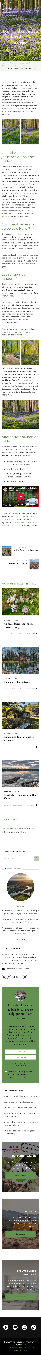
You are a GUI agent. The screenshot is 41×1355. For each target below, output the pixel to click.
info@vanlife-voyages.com (18, 969)
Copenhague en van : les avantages (19, 1102)
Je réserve (20, 1234)
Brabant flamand (20, 26)
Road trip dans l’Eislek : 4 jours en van (20, 1096)
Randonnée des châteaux (17, 682)
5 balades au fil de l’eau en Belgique (20, 1108)
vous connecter (21, 829)
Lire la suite (30, 634)
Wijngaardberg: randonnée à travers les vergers (18, 625)
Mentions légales (14, 1348)
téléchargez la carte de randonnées (17, 332)
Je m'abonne (20, 1176)
